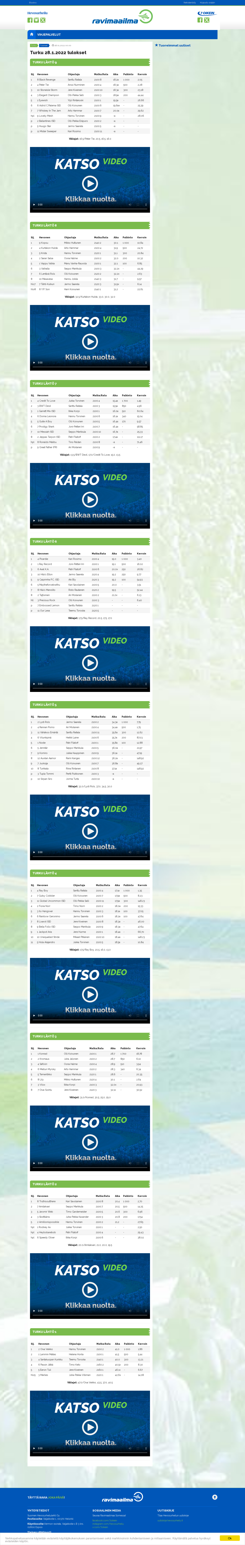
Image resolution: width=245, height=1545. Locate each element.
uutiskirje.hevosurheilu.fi (170, 1520)
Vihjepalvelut (49, 34)
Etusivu (32, 2)
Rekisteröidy (190, 2)
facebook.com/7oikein (104, 1520)
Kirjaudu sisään (207, 2)
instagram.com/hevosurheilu (108, 1524)
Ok (230, 1538)
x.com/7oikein (100, 1527)
